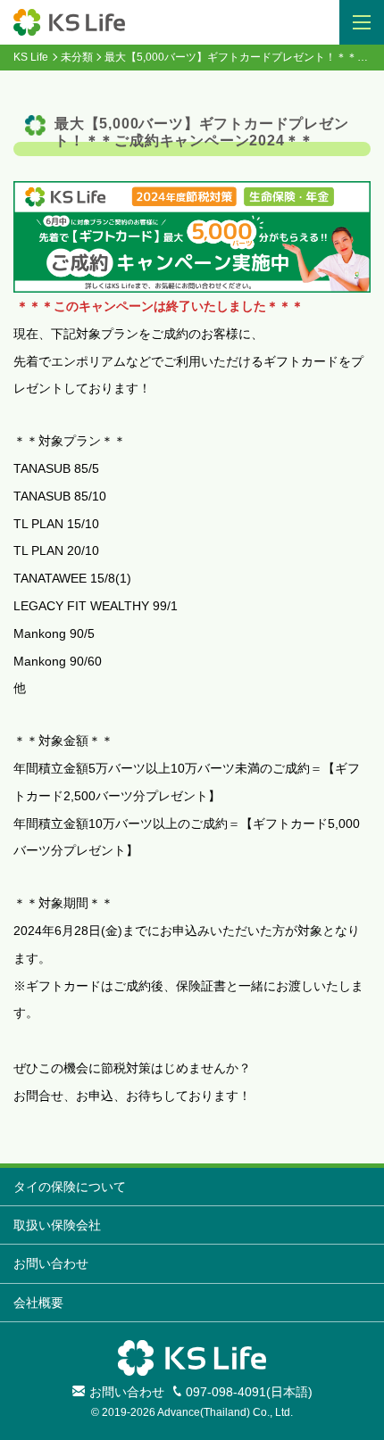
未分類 (77, 57)
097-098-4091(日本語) (249, 1392)
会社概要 (38, 1302)
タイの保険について (69, 1186)
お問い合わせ (50, 1263)
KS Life (30, 57)
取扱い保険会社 (57, 1225)
